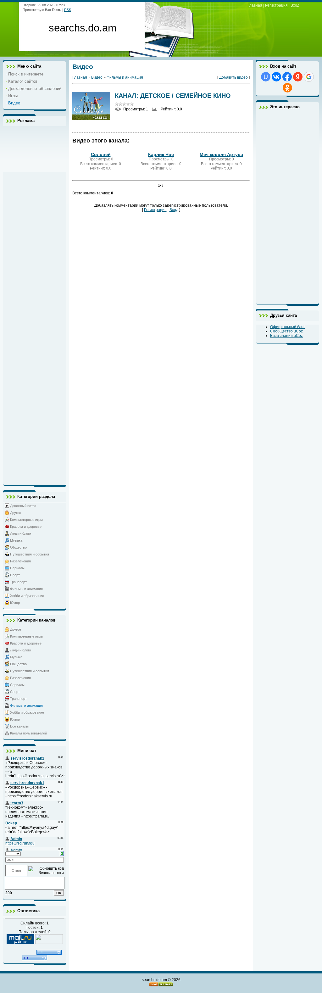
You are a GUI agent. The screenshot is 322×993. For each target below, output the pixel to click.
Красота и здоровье (26, 526)
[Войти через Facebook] (287, 76)
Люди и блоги (20, 533)
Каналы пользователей (28, 733)
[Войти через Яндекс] (298, 76)
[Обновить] (62, 853)
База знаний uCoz (286, 335)
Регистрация (276, 5)
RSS (67, 10)
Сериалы (17, 568)
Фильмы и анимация (26, 589)
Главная (254, 5)
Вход (295, 5)
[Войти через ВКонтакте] (276, 76)
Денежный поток (23, 506)
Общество (18, 547)
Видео (97, 77)
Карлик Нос (161, 154)
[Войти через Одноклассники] (287, 87)
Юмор (15, 603)
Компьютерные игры (26, 520)
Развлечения (20, 561)
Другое (15, 513)
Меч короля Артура (221, 154)
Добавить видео (233, 77)
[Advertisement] (34, 304)
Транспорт (18, 582)
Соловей (101, 154)
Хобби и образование (27, 596)
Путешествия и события (29, 554)
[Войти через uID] (265, 76)
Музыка (16, 540)
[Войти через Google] (309, 77)
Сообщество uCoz (286, 331)
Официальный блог (287, 327)
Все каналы (19, 726)
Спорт (15, 575)
